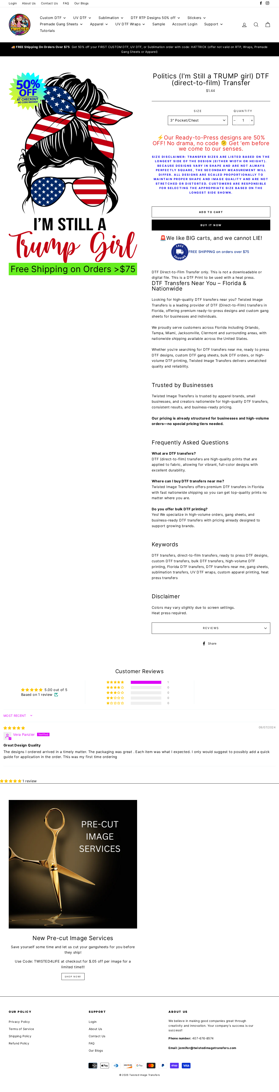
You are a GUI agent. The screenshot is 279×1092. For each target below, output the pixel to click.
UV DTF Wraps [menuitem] (128, 24)
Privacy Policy (19, 1021)
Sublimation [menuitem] (109, 17)
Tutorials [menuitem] (47, 30)
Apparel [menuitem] (97, 24)
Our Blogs (81, 3)
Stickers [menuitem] (194, 17)
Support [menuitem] (211, 24)
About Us (29, 3)
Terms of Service (21, 1029)
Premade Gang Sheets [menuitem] (59, 24)
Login (13, 3)
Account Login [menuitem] (184, 24)
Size (198, 111)
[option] (139, 49)
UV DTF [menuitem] (80, 17)
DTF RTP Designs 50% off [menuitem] (153, 17)
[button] (115, 682)
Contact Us (49, 3)
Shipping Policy (20, 1036)
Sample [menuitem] (158, 24)
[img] (14, 728)
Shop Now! (73, 976)
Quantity (243, 111)
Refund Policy (19, 1043)
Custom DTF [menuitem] (50, 17)
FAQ (66, 3)
